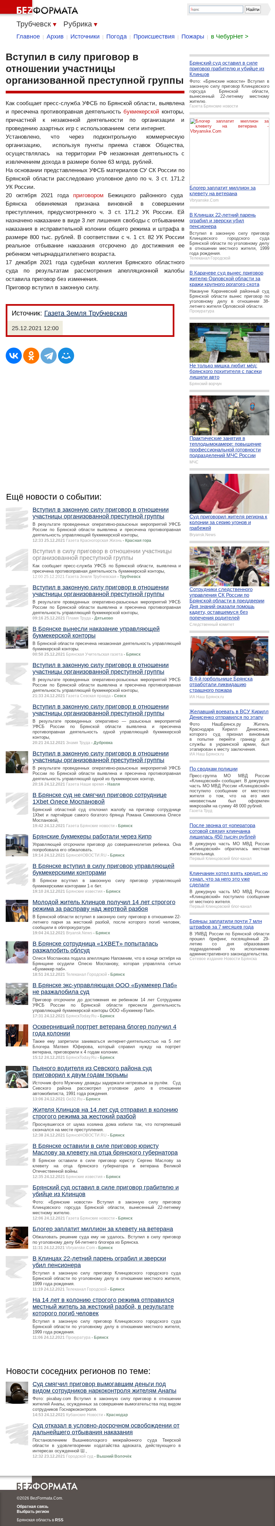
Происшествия (154, 36)
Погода (116, 36)
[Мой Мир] (66, 356)
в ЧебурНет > (230, 36)
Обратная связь (32, 1506)
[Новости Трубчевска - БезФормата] (40, 8)
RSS (59, 1520)
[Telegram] (49, 356)
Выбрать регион (33, 1511)
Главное (28, 36)
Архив (55, 36)
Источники (85, 36)
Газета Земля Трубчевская (85, 313)
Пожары (192, 36)
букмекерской (141, 111)
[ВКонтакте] (14, 356)
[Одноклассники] (31, 356)
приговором (88, 195)
